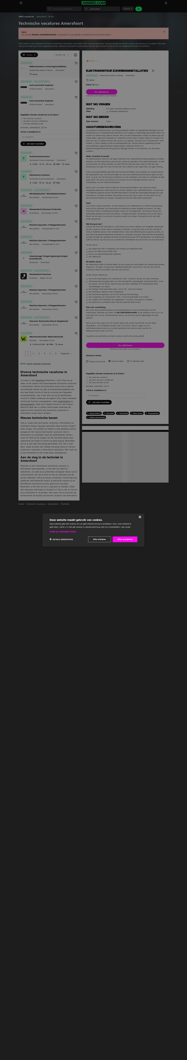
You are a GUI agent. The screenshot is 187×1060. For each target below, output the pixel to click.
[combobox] (140, 517)
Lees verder (126, 527)
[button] (93, 531)
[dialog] (93, 530)
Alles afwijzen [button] (99, 539)
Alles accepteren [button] (125, 539)
